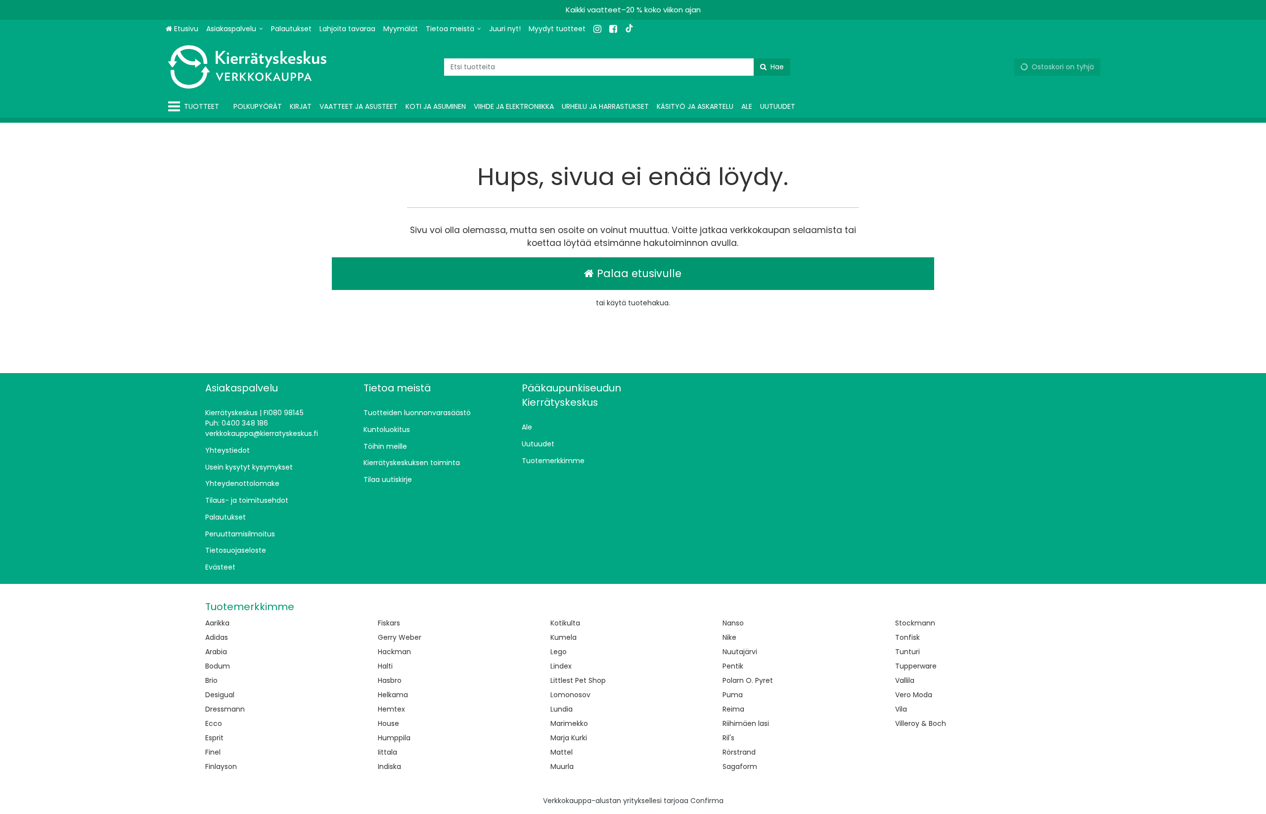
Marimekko (569, 723)
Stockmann (915, 623)
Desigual (219, 695)
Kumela (563, 637)
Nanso (733, 623)
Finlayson (221, 766)
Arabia (216, 652)
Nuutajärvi (740, 652)
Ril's (728, 738)
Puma (733, 695)
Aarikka (217, 623)
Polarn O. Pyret (748, 680)
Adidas (216, 637)
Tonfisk (907, 637)
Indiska (389, 766)
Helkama (393, 695)
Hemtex (391, 709)
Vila (901, 709)
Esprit (214, 738)
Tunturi (907, 652)
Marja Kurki (568, 738)
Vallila (904, 680)
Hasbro (390, 680)
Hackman (394, 652)
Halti (385, 666)
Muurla (562, 766)
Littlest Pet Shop (578, 680)
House (388, 723)
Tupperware (916, 666)
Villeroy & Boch (920, 723)
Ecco (213, 723)
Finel (213, 752)
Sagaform (740, 766)
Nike (729, 637)
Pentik (733, 666)
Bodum (217, 666)
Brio (211, 680)
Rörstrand (739, 752)
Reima (733, 709)
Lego (558, 652)
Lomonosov (570, 695)
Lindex (561, 666)
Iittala (387, 752)
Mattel (561, 752)
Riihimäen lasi (746, 723)
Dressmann (225, 709)
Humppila (394, 738)
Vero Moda (913, 695)
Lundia (561, 709)
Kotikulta (565, 623)
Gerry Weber (399, 637)
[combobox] (617, 67)
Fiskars (389, 623)
